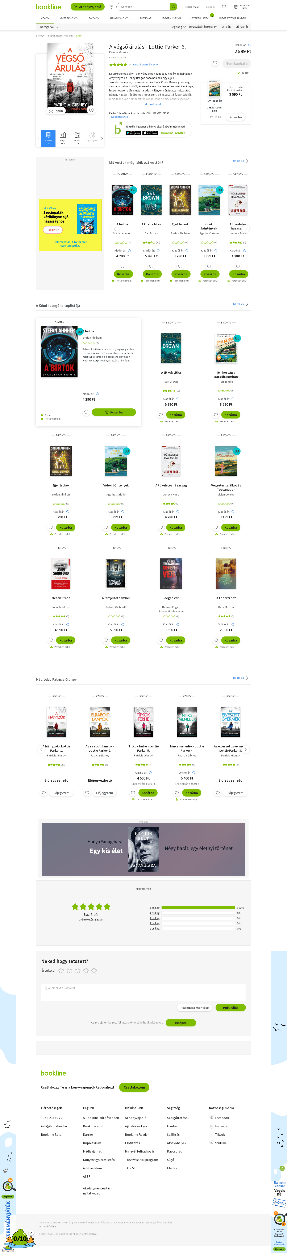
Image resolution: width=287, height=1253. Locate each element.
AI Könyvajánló (90, 7)
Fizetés (172, 1126)
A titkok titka (151, 224)
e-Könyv (122, 174)
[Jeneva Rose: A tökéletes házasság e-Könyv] (238, 200)
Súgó (170, 1160)
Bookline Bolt (51, 1134)
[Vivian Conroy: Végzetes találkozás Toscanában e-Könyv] (226, 461)
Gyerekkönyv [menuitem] (69, 18)
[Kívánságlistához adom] (215, 62)
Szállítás (173, 1134)
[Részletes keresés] (112, 6)
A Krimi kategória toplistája (58, 305)
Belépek (210, 6)
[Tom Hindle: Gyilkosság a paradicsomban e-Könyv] (226, 348)
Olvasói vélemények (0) (145, 64)
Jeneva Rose (238, 233)
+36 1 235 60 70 (51, 1118)
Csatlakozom (134, 1087)
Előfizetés (242, 27)
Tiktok (220, 1134)
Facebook (222, 1118)
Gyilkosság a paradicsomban (226, 374)
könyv (57, 696)
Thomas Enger (170, 607)
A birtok (122, 224)
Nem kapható (237, 63)
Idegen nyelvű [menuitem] (171, 18)
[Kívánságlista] (224, 6)
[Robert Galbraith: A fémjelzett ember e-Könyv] (116, 573)
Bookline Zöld (93, 1126)
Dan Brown (151, 233)
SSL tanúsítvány (47, 1226)
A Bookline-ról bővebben (101, 1118)
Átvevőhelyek (176, 1143)
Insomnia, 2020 (117, 57)
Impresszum (92, 1143)
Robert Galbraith (116, 607)
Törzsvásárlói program (203, 27)
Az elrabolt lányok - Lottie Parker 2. (100, 748)
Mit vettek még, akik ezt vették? (136, 162)
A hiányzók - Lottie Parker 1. (56, 748)
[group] (48, 138)
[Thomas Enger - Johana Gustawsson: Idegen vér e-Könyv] (171, 573)
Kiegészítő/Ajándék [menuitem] (232, 18)
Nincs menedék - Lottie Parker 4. (187, 748)
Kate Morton (226, 607)
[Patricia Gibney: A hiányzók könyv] (56, 722)
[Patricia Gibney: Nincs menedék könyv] (187, 722)
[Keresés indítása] (173, 6)
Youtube (221, 1143)
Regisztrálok (192, 6)
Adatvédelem (92, 1168)
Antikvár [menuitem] (146, 18)
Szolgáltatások (178, 1118)
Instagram (222, 1126)
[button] (101, 138)
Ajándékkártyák (136, 1126)
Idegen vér (171, 598)
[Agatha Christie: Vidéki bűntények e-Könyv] (209, 200)
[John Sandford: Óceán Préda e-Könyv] (60, 573)
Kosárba (235, 117)
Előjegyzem (61, 793)
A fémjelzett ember (116, 598)
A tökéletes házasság (238, 226)
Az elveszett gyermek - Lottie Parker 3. (230, 748)
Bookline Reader (137, 1134)
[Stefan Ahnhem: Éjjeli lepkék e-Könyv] (180, 200)
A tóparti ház (226, 598)
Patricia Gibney (56, 755)
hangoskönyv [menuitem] (119, 18)
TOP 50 (130, 1168)
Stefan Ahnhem (122, 233)
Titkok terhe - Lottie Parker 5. (143, 748)
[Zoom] (91, 110)
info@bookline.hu (54, 1126)
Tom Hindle (226, 381)
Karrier (88, 1134)
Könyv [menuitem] (45, 18)
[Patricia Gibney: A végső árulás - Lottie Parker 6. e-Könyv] (70, 78)
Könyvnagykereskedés (99, 1160)
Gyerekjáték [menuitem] (202, 16)
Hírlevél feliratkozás (140, 1151)
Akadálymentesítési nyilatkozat (97, 1190)
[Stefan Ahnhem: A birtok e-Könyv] (122, 200)
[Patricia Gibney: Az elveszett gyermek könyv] (230, 722)
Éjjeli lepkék (180, 224)
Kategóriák (47, 27)
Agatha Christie (209, 233)
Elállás (172, 1168)
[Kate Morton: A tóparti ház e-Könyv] (226, 573)
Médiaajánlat (92, 1151)
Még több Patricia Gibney (56, 679)
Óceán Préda (61, 598)
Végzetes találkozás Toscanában (226, 487)
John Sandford (61, 607)
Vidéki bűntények (209, 226)
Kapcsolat (174, 1151)
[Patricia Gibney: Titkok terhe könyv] (143, 722)
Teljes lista (238, 160)
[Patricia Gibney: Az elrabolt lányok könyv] (100, 722)
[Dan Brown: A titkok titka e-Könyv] (151, 200)
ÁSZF (86, 1176)
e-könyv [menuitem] (94, 18)
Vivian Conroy (226, 494)
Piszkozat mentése (194, 1007)
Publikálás (230, 1007)
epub (59, 111)
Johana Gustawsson (171, 611)
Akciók (226, 27)
